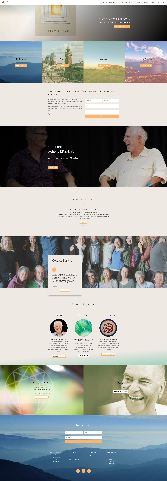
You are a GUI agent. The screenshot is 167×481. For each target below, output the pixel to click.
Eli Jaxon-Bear (73, 212)
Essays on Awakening (88, 212)
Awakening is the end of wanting (115, 19)
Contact (160, 2)
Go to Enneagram (41, 397)
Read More (83, 222)
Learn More (53, 167)
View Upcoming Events (114, 2)
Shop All (111, 459)
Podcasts (145, 2)
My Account (111, 455)
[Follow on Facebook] (78, 471)
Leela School (111, 461)
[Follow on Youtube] (89, 471)
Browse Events (111, 457)
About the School (108, 354)
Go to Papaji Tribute (120, 391)
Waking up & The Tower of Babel (83, 210)
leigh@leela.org (92, 455)
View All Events (21, 65)
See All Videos (83, 355)
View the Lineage (135, 26)
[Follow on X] (83, 471)
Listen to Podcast (58, 356)
